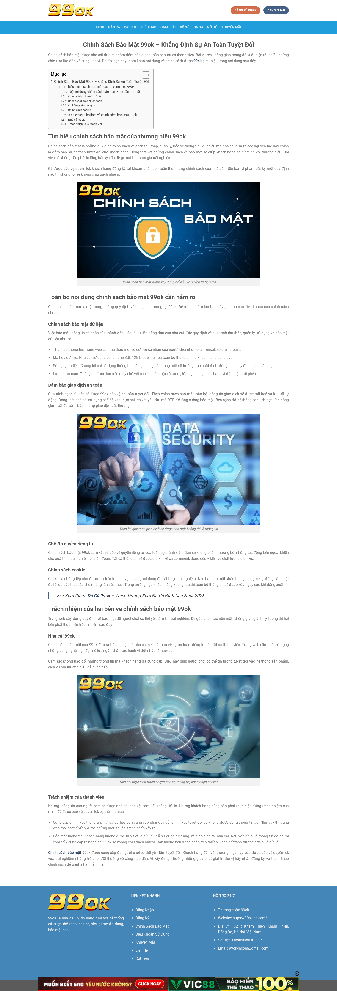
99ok (100, 27)
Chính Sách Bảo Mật (152, 926)
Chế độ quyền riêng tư (81, 105)
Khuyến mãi (231, 27)
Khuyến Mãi (145, 942)
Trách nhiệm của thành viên (85, 124)
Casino (130, 27)
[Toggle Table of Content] (143, 75)
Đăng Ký (142, 918)
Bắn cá (114, 27)
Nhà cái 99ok (76, 119)
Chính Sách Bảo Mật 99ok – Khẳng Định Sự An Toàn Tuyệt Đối (101, 82)
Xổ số (185, 27)
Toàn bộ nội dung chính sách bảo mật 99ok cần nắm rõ (101, 92)
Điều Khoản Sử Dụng (152, 934)
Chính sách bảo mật (64, 852)
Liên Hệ (141, 950)
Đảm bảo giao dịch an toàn (85, 101)
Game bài (168, 27)
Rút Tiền (142, 958)
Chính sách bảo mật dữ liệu (85, 96)
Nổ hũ (212, 27)
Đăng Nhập (144, 910)
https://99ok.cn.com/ (250, 918)
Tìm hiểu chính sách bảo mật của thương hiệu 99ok (98, 86)
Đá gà (198, 27)
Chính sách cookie (79, 110)
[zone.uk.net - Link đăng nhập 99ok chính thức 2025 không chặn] (71, 10)
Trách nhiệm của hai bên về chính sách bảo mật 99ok (99, 115)
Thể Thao (148, 27)
